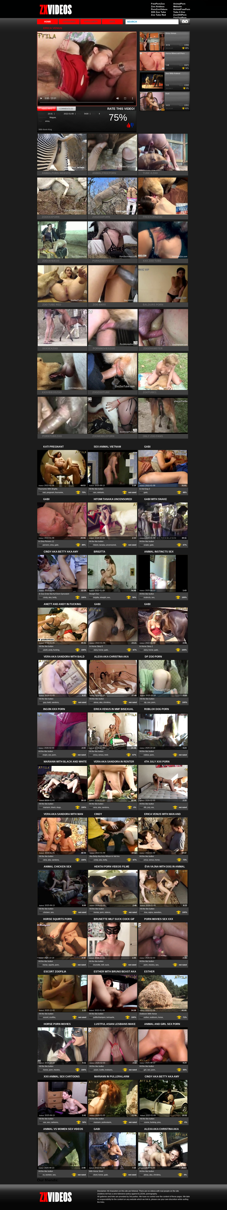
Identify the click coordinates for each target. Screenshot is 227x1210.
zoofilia (52, 1017)
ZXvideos (56, 10)
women (49, 1175)
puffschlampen (99, 1017)
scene (146, 1122)
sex (94, 492)
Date (112, 21)
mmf (106, 755)
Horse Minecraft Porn (175, 53)
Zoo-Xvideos (157, 6)
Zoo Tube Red (158, 15)
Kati (167, 93)
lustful (101, 1070)
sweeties (157, 912)
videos (107, 912)
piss (159, 1122)
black (53, 807)
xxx (49, 755)
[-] (132, 125)
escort (45, 1017)
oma (52, 545)
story (96, 650)
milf (102, 965)
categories (69, 21)
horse (101, 650)
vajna (150, 912)
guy (44, 702)
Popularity (91, 21)
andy (50, 650)
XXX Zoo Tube (158, 12)
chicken (46, 912)
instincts (147, 597)
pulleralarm (106, 1122)
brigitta (96, 597)
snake (146, 545)
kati (44, 492)
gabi (145, 492)
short (95, 1175)
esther (146, 1017)
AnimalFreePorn (181, 9)
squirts (51, 965)
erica (47, 121)
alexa (96, 702)
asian (96, 1070)
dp (145, 702)
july (148, 807)
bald (49, 702)
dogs (59, 807)
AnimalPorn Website (179, 5)
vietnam (100, 492)
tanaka (102, 545)
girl (145, 1070)
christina (106, 702)
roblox (146, 755)
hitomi (95, 545)
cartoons (54, 1122)
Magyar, (53, 117)
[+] (128, 125)
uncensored (111, 545)
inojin (45, 755)
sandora (55, 702)
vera (95, 807)
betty (54, 597)
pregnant (50, 492)
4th (145, 807)
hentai (96, 912)
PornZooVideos (159, 9)
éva (145, 912)
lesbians (108, 1070)
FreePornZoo (158, 3)
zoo (148, 702)
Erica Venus (171, 33)
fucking (56, 650)
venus (100, 755)
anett (45, 650)
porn (153, 702)
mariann (46, 807)
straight (103, 597)
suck (107, 965)
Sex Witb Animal (173, 73)
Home (47, 21)
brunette (96, 965)
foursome (59, 492)
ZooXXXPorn (180, 15)
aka (50, 597)
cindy (45, 597)
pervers (46, 545)
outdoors (153, 1017)
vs (44, 1175)
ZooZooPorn (180, 17)
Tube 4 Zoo (179, 12)
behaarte (110, 1017)
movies (152, 965)
